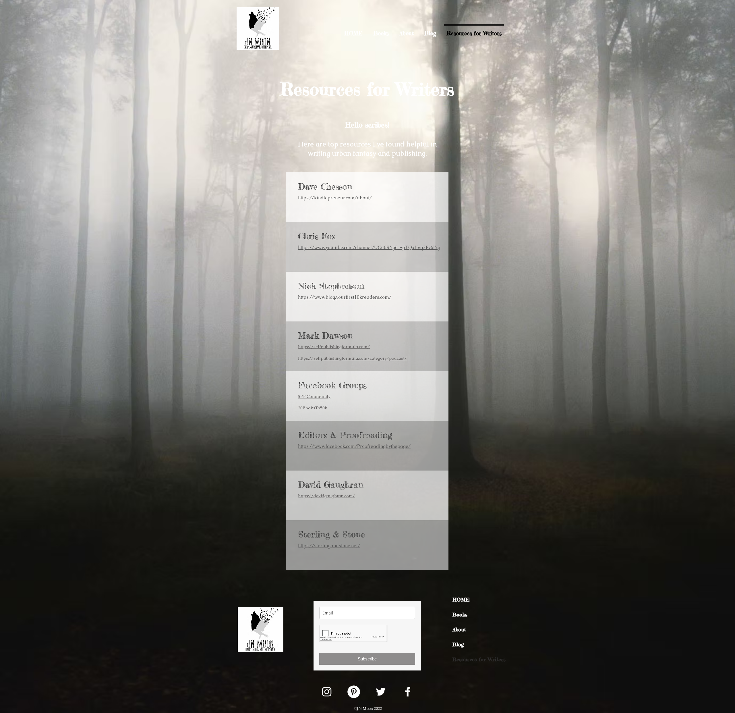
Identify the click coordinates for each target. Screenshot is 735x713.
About (459, 629)
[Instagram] (326, 691)
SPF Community (314, 396)
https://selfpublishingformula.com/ (334, 346)
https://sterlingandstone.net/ (329, 546)
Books (459, 614)
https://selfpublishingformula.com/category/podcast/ (352, 358)
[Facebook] (407, 691)
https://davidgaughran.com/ (326, 495)
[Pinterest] (353, 691)
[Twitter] (380, 691)
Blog (458, 644)
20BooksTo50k (312, 408)
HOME (461, 599)
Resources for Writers (478, 659)
